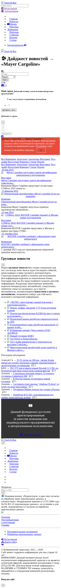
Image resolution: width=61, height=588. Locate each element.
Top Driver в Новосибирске (23, 339)
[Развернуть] (3, 265)
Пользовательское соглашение (22, 531)
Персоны (14, 32)
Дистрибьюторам (10, 520)
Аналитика (33, 159)
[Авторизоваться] (2, 136)
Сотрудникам (8, 522)
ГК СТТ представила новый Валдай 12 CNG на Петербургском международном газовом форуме (29, 369)
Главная (13, 19)
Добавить (6, 134)
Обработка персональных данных (24, 534)
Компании (12, 29)
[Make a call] (8, 482)
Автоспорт (22, 159)
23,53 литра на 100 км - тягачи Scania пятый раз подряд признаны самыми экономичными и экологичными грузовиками (28, 363)
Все (3, 159)
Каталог (13, 37)
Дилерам (5, 517)
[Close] (30, 405)
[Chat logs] (8, 477)
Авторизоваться (15, 45)
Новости (13, 21)
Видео (13, 24)
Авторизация (11, 11)
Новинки (24, 162)
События (14, 35)
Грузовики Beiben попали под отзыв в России (36, 389)
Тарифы (5, 525)
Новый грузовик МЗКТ (22, 336)
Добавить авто (8, 110)
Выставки (45, 159)
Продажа (14, 27)
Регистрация (10, 8)
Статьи (13, 40)
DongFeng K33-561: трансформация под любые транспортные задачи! (27, 396)
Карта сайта (10, 542)
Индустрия (13, 162)
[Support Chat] (8, 479)
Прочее (40, 162)
